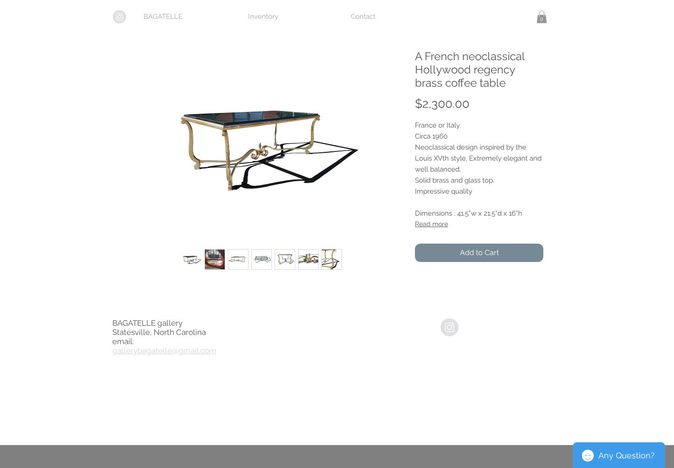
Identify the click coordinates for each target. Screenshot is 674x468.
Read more (431, 224)
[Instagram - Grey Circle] (450, 327)
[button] (541, 17)
